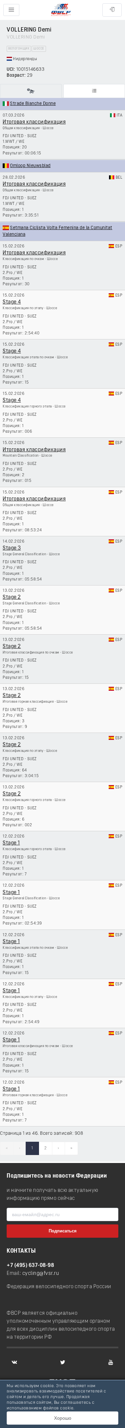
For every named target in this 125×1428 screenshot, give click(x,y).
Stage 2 (12, 597)
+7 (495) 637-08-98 (30, 1265)
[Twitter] (62, 1362)
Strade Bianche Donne (33, 103)
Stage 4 (12, 302)
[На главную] (61, 10)
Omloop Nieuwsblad (30, 165)
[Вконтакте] (14, 1362)
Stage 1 (11, 843)
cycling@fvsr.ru (40, 1273)
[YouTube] (110, 1362)
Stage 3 (12, 548)
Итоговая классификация (34, 122)
